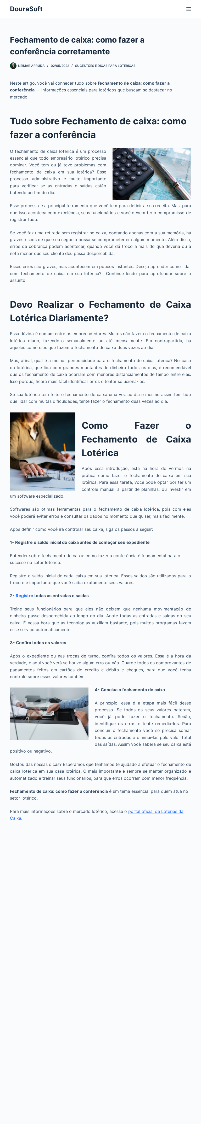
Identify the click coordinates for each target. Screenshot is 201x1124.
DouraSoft (26, 9)
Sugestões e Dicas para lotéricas (105, 66)
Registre (24, 595)
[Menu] (188, 9)
